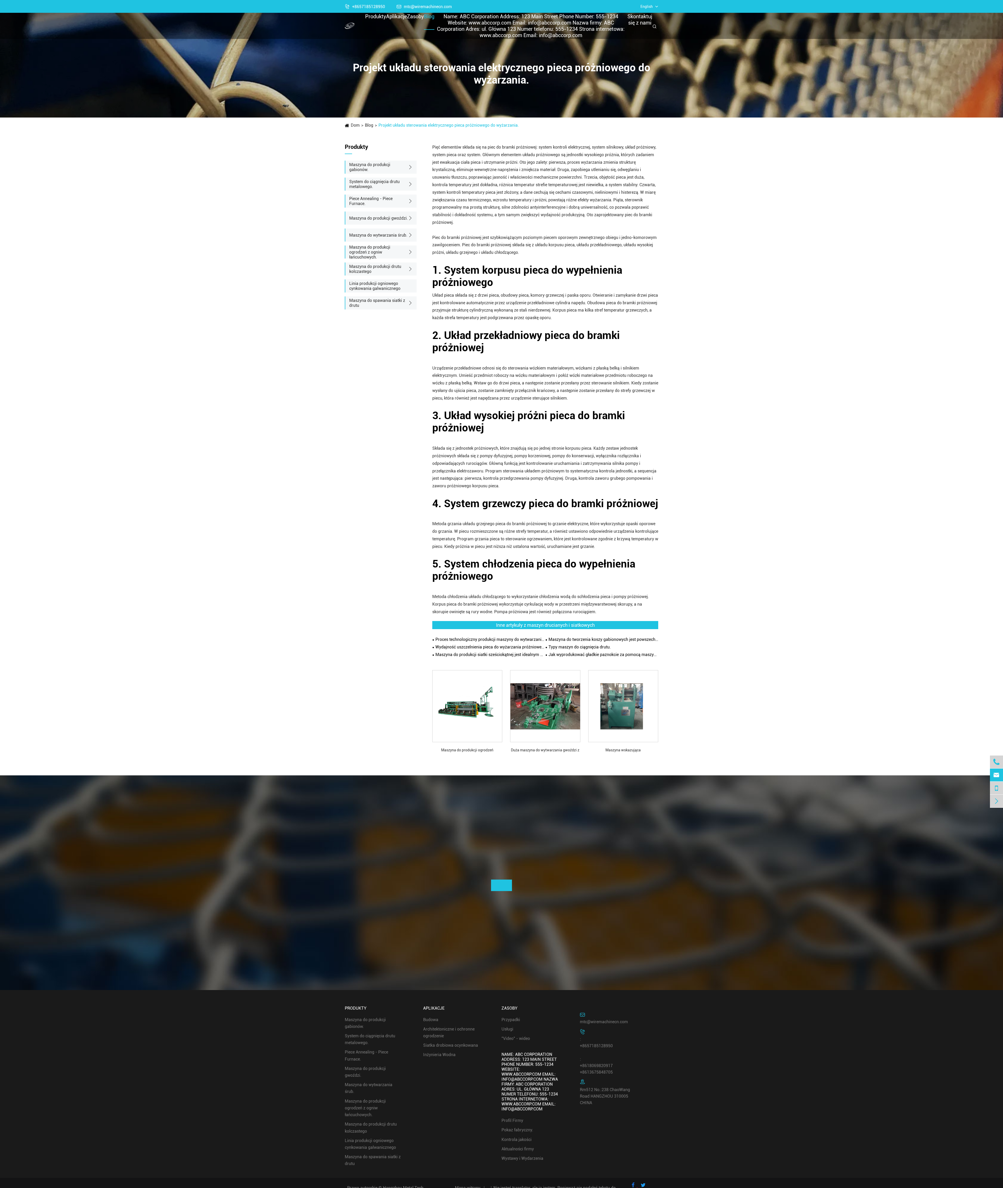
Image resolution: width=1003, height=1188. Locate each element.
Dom (355, 125)
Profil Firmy (512, 1120)
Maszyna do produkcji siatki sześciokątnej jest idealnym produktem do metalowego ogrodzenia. (490, 654)
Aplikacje (396, 16)
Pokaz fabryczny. (517, 1130)
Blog (429, 16)
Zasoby (415, 16)
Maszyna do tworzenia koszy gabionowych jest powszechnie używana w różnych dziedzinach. (603, 639)
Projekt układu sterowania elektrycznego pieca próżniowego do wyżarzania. (448, 125)
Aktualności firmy (517, 1148)
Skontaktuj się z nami (639, 19)
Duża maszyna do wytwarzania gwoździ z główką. (545, 750)
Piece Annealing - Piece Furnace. (371, 201)
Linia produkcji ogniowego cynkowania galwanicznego (374, 286)
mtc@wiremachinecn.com (604, 1021)
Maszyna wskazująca (623, 750)
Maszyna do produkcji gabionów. (369, 167)
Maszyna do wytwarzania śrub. (378, 235)
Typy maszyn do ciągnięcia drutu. (580, 647)
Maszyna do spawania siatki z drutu (377, 303)
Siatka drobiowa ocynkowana (450, 1045)
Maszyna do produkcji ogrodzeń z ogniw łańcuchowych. (369, 252)
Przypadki (510, 1019)
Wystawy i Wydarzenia (522, 1158)
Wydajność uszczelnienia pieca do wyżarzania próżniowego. (490, 647)
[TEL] (996, 788)
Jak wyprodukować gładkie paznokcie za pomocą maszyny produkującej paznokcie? (603, 654)
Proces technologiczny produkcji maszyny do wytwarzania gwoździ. (490, 639)
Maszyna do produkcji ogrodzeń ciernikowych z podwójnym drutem (467, 750)
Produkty (375, 16)
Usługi (507, 1029)
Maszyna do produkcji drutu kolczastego (375, 269)
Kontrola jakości (516, 1139)
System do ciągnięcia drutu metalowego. (374, 184)
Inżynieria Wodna (439, 1054)
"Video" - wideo (515, 1038)
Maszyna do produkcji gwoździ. (378, 218)
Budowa (430, 1019)
